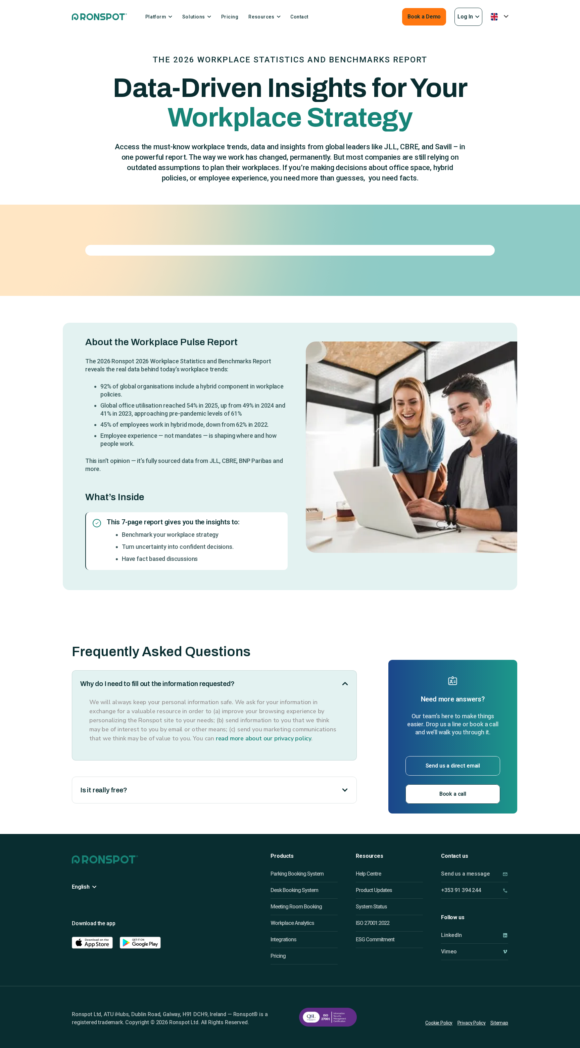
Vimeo (449, 951)
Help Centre (368, 874)
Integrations (283, 939)
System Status (371, 906)
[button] (468, 16)
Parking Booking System (297, 874)
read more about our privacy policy (263, 738)
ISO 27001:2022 (372, 923)
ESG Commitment (375, 939)
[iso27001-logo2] (328, 1017)
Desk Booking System (294, 890)
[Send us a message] (505, 874)
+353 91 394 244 (461, 890)
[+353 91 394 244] (505, 890)
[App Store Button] (92, 943)
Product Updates (374, 890)
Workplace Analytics (292, 923)
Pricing (278, 956)
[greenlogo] (99, 16)
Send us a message (465, 874)
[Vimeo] (505, 951)
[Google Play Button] (139, 943)
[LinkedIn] (505, 935)
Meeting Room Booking (296, 906)
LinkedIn (451, 935)
